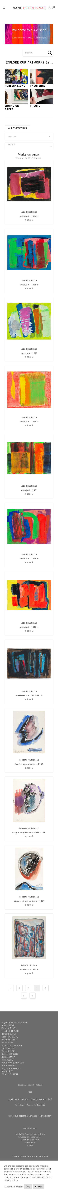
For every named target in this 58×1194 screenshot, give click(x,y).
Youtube (39, 1085)
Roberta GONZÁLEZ (10, 1054)
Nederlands (20, 1105)
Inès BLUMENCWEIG (10, 1031)
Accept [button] (38, 1186)
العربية (10, 1099)
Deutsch (24, 1099)
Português (31, 1105)
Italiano (42, 1099)
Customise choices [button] (14, 1186)
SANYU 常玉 (7, 1071)
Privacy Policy (11, 1180)
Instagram (22, 1085)
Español (33, 1099)
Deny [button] (28, 1186)
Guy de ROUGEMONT (11, 1068)
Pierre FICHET (8, 1042)
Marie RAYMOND (9, 1065)
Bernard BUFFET (9, 1034)
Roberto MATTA (8, 1057)
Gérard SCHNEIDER (10, 1074)
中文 (17, 1099)
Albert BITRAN (8, 1025)
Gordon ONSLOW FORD (12, 1045)
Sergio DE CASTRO (10, 1036)
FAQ (30, 1092)
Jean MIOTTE (7, 1059)
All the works (17, 128)
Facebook (31, 1085)
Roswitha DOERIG (9, 1039)
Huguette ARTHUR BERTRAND (15, 1022)
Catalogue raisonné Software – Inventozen (29, 1115)
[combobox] (29, 136)
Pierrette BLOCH (9, 1028)
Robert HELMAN (8, 1051)
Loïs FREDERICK (9, 1048)
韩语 (50, 1099)
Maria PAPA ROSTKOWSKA (13, 1062)
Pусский (41, 1105)
